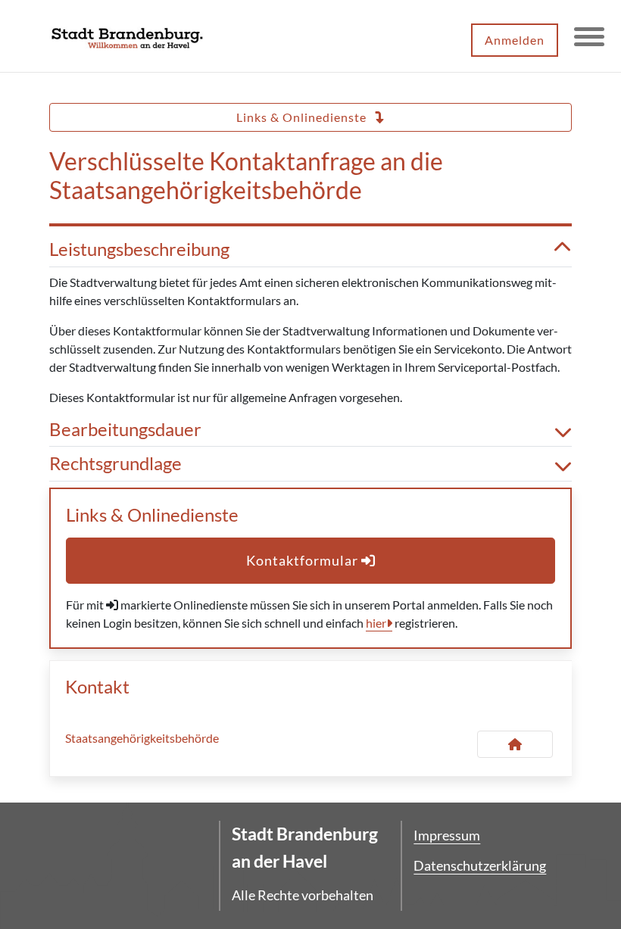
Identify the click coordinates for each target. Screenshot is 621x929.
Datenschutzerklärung (479, 865)
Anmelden (515, 40)
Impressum (446, 835)
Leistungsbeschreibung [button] (139, 249)
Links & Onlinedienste (303, 117)
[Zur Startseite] (127, 36)
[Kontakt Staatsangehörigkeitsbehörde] (515, 744)
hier (376, 623)
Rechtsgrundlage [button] (115, 463)
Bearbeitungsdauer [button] (125, 429)
